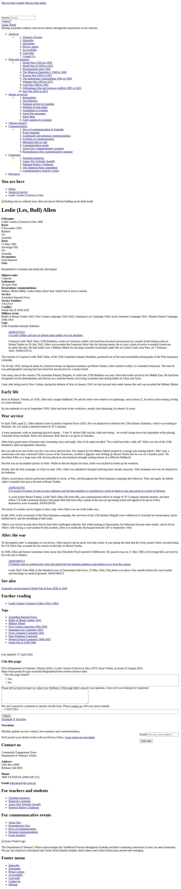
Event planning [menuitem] (31, 132)
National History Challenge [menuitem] (38, 164)
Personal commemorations (23, 832)
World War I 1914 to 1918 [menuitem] (37, 62)
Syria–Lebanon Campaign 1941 (26, 632)
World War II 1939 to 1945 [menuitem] (38, 65)
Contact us (14, 881)
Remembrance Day (19, 825)
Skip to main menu (35, 2)
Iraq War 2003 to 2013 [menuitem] (35, 91)
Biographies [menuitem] (29, 97)
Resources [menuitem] (14, 173)
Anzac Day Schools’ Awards (24, 804)
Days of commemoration (22, 828)
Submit (6, 716)
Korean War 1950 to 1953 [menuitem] (37, 75)
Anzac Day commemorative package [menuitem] (43, 148)
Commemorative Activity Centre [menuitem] (41, 170)
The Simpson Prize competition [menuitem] (40, 167)
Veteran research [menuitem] (17, 123)
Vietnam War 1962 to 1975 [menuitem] (38, 81)
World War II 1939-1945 (22, 642)
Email (143, 734)
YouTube (21, 719)
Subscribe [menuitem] (28, 40)
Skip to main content (12, 2)
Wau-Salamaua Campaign (22, 636)
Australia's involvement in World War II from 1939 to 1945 (34, 588)
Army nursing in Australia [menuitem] (37, 119)
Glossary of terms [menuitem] (32, 37)
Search (5, 17)
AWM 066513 (16, 561)
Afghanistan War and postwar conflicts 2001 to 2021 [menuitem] (52, 88)
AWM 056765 (16, 487)
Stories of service (18, 192)
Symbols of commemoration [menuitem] (38, 138)
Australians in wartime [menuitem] (35, 110)
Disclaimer (14, 868)
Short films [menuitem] (29, 116)
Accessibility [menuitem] (30, 49)
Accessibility (15, 874)
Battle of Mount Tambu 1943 (24, 620)
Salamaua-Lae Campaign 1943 (25, 629)
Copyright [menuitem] (28, 53)
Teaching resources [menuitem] (33, 158)
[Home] (27, 14)
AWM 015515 (16, 332)
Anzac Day (14, 822)
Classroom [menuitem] (14, 154)
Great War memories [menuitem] (34, 113)
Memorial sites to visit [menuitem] (35, 142)
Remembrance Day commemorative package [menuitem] (48, 151)
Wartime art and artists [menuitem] (35, 107)
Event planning (16, 835)
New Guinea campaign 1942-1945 (27, 626)
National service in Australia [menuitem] (38, 103)
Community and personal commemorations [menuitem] (47, 135)
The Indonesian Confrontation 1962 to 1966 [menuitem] (47, 78)
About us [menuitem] (13, 34)
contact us (76, 706)
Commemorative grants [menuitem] (36, 145)
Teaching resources (19, 797)
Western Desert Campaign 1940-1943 (29, 639)
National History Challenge (23, 807)
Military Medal (16, 623)
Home (11, 188)
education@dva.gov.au (23, 783)
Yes (10, 679)
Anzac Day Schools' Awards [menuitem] (39, 161)
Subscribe (13, 865)
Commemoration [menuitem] (17, 126)
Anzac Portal (8, 24)
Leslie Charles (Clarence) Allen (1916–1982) (33, 603)
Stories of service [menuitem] (18, 94)
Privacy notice (16, 871)
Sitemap (12, 884)
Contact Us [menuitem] (29, 56)
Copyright (14, 878)
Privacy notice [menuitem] (31, 46)
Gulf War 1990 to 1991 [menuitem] (36, 84)
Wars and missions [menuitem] (18, 59)
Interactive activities (19, 801)
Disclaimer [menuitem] (29, 43)
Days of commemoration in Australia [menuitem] (43, 129)
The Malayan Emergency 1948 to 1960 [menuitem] (44, 72)
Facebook (6, 719)
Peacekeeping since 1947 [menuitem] (37, 68)
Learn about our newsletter (80, 737)
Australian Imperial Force (22, 617)
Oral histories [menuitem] (30, 100)
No (9, 682)
